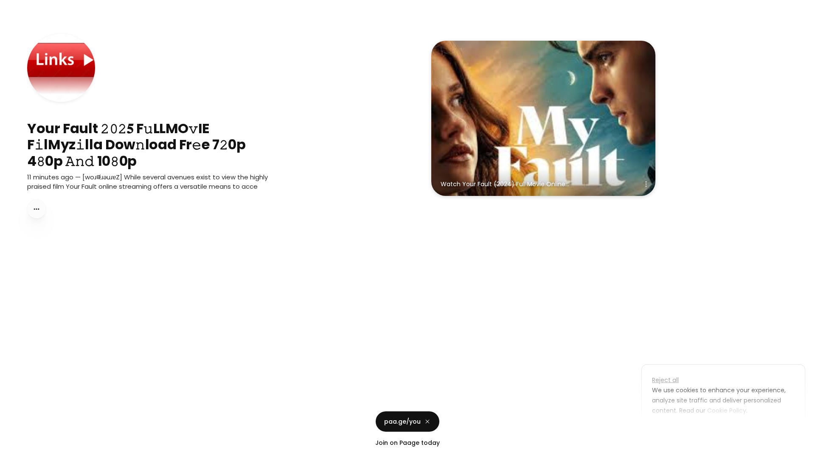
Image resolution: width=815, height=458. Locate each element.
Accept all (726, 430)
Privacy (13, 449)
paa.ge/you (402, 421)
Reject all (665, 380)
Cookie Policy (726, 410)
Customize (674, 430)
